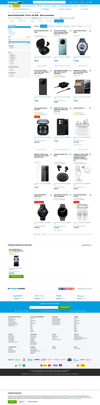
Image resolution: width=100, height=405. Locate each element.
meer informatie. (64, 371)
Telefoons (39, 6)
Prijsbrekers (16, 6)
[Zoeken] (64, 2)
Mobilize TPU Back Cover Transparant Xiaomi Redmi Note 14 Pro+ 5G (41, 156)
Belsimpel (32, 347)
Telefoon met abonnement (28, 6)
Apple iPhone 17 (11, 318)
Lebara (31, 325)
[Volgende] (91, 234)
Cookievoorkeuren (57, 373)
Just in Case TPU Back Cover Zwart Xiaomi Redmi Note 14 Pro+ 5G (41, 72)
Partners (33, 373)
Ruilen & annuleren (11, 352)
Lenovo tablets (11, 340)
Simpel (31, 328)
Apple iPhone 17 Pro (12, 319)
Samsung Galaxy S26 (12, 322)
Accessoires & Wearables (65, 6)
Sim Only (47, 6)
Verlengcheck (54, 335)
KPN (31, 324)
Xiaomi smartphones (56, 322)
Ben (31, 319)
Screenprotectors (33, 337)
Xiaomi (17, 12)
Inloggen (76, 2)
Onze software (33, 352)
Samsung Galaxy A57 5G (13, 323)
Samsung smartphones (56, 319)
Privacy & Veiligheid (33, 349)
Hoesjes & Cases (33, 335)
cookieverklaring (78, 398)
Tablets (75, 6)
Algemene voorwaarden (66, 373)
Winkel (54, 347)
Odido (31, 326)
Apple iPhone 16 (11, 320)
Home (9, 12)
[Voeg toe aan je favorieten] (51, 31)
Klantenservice (83, 6)
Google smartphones (56, 324)
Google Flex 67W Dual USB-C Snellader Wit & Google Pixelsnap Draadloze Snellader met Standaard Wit (81, 157)
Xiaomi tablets (11, 338)
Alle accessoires (37, 12)
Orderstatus (10, 349)
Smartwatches (33, 342)
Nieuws (29, 373)
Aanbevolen (43, 26)
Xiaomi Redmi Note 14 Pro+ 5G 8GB (26, 12)
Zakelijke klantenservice (78, 337)
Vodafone (32, 330)
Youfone (31, 331)
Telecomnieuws (55, 337)
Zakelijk (76, 334)
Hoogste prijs (66, 26)
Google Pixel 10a (11, 325)
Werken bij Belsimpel (40, 373)
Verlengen (54, 6)
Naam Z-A (80, 26)
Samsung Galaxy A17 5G (13, 324)
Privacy (46, 373)
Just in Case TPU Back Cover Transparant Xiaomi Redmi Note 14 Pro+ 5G (61, 32)
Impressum (51, 373)
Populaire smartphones (14, 316)
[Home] (10, 6)
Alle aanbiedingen (77, 348)
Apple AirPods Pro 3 (79, 108)
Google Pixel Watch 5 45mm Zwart (40, 195)
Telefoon (13, 12)
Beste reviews (51, 26)
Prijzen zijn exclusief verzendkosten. (63, 370)
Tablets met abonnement (13, 342)
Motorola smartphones (56, 323)
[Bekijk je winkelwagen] (90, 2)
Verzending (10, 348)
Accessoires (33, 334)
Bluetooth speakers (33, 343)
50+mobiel (32, 318)
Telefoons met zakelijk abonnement (80, 338)
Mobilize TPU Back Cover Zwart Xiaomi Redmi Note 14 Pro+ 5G (61, 109)
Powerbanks (32, 338)
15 (44, 234)
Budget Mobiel (33, 320)
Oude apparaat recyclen (56, 339)
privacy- (71, 398)
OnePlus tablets (11, 339)
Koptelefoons (32, 340)
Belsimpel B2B (76, 335)
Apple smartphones (55, 318)
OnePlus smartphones (56, 320)
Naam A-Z (74, 26)
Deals (75, 347)
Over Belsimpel (33, 348)
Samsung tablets (11, 337)
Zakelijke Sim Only (77, 339)
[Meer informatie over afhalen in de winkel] (73, 18)
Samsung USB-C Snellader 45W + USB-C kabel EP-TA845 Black (61, 72)
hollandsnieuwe (33, 323)
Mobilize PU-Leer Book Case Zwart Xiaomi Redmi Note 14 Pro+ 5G (81, 72)
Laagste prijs (59, 26)
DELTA (31, 322)
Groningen (54, 348)
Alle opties (12, 34)
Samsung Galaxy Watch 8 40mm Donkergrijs (61, 195)
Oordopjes (32, 339)
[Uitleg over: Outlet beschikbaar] (17, 66)
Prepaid (53, 338)
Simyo (31, 329)
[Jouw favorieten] (87, 2)
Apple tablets (10, 335)
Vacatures (32, 353)
